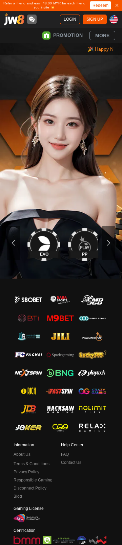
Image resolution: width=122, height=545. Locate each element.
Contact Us (71, 462)
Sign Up (94, 19)
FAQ (65, 454)
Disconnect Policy (30, 488)
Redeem (100, 5)
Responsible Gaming (33, 480)
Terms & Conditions (31, 463)
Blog (18, 496)
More (102, 35)
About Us (22, 454)
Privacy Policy (26, 472)
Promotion (68, 35)
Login (70, 19)
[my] (113, 19)
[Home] (14, 19)
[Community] (32, 19)
